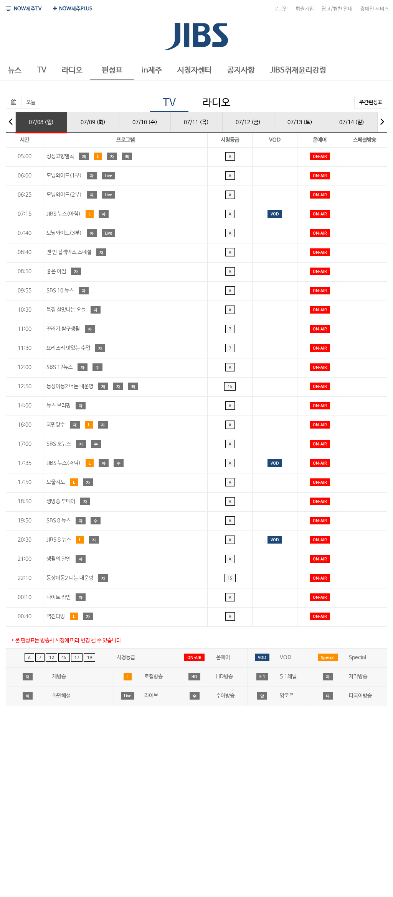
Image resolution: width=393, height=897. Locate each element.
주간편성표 (370, 102)
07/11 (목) (196, 122)
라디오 (216, 103)
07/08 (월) (41, 122)
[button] (14, 70)
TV (169, 103)
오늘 (30, 102)
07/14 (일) (351, 122)
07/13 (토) (299, 122)
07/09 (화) (93, 122)
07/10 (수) (144, 122)
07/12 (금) (248, 122)
